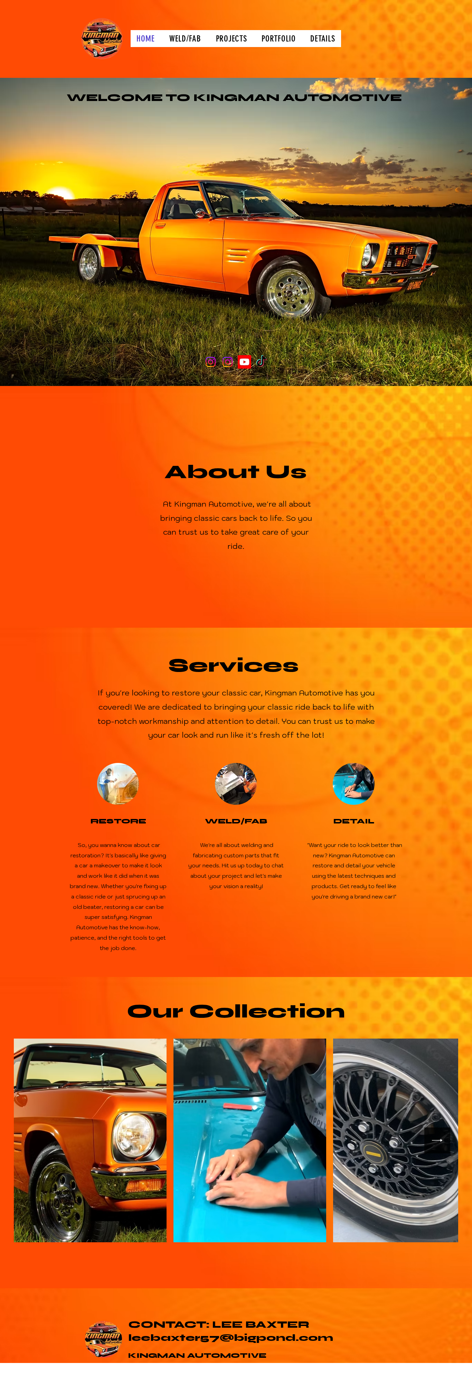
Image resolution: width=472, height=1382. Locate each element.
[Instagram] (210, 362)
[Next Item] (437, 1140)
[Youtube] (244, 362)
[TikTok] (261, 362)
